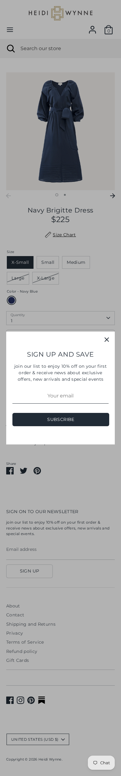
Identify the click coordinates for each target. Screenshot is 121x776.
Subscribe (60, 419)
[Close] (107, 339)
